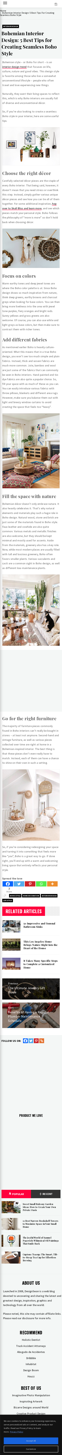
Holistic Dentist (31, 1340)
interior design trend (14, 67)
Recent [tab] (47, 1194)
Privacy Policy (16, 1431)
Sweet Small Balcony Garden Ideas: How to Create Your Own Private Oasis (39, 1207)
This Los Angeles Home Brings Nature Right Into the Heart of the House (40, 945)
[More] (52, 883)
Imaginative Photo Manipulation (31, 1395)
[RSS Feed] (41, 1040)
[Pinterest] (30, 883)
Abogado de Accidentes (31, 1352)
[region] (31, 1435)
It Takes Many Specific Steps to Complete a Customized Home (40, 964)
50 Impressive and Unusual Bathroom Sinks (39, 925)
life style (7, 900)
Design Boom (31, 1370)
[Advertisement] (31, 681)
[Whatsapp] (41, 883)
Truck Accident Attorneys (31, 1346)
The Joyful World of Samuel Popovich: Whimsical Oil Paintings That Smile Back (41, 1240)
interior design (49, 896)
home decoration (31, 896)
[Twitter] (19, 883)
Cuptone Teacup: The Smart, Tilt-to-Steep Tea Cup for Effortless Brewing (40, 1257)
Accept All (31, 1440)
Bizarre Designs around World (31, 1407)
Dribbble (31, 1358)
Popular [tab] (18, 1194)
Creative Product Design (31, 1413)
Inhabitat (31, 1364)
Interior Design (10, 26)
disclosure (28, 1318)
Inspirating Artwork (31, 1401)
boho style (15, 896)
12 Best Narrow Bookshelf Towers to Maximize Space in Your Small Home (40, 1223)
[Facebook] (8, 883)
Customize (31, 1449)
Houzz (31, 1376)
